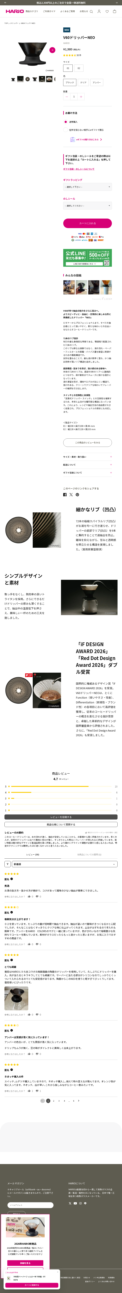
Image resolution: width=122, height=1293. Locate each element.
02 (79, 68)
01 (68, 68)
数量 (65, 91)
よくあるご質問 (67, 11)
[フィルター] (7, 864)
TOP (6, 23)
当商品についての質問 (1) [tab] (89, 854)
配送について (69, 464)
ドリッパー (14, 23)
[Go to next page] (79, 1101)
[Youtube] (75, 1203)
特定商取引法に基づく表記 (70, 1277)
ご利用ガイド (49, 11)
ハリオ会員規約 (99, 1277)
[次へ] (52, 50)
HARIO (66, 43)
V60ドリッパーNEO (28, 23)
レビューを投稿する (61, 817)
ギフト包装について (72, 472)
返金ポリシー (90, 1281)
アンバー (97, 82)
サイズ (66, 62)
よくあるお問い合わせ (106, 1281)
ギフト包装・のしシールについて (78, 168)
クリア (83, 82)
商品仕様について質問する (61, 824)
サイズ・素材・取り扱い (74, 456)
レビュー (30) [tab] (32, 854)
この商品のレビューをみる (87, 442)
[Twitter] (70, 1203)
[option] (32, 50)
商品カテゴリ (32, 11)
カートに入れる (87, 223)
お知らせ (84, 11)
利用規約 (111, 1277)
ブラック (70, 82)
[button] (5, 2)
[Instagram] (80, 1203)
